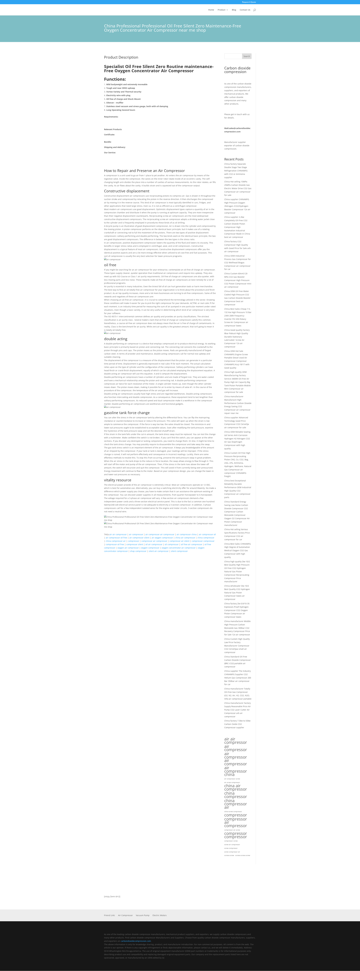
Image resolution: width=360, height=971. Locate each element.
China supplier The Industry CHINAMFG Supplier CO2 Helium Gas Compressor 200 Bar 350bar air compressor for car (237, 678)
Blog (234, 10)
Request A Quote (249, 2)
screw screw (229, 855)
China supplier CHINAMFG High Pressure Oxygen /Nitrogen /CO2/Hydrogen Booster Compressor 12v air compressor (237, 206)
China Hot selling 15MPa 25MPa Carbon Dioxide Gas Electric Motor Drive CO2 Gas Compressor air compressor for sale (237, 188)
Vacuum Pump (142, 915)
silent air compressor (159, 551)
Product (221, 10)
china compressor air (116, 541)
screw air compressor (232, 845)
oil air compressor (153, 544)
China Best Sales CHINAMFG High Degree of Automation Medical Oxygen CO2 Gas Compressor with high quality (237, 550)
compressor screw (231, 841)
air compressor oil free (116, 537)
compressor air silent (179, 541)
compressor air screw (232, 830)
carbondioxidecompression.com (136, 941)
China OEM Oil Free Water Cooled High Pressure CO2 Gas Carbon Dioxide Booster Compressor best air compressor (237, 298)
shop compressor (138, 551)
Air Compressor (125, 915)
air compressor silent (139, 537)
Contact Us (245, 10)
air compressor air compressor (159, 534)
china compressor (205, 537)
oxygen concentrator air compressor (179, 547)
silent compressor (179, 551)
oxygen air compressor (128, 547)
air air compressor (118, 534)
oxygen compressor (150, 547)
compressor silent (134, 544)
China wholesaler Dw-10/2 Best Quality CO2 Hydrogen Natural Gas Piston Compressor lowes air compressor (237, 592)
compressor (133, 541)
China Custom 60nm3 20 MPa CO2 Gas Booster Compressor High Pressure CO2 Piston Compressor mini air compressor (237, 280)
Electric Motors (160, 915)
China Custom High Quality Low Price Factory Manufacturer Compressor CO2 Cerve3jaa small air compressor (237, 646)
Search (247, 56)
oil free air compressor (191, 544)
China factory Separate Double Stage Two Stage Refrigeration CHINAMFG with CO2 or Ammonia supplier (236, 171)
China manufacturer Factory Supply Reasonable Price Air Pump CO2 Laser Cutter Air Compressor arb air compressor (237, 710)
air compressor (136, 534)
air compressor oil (207, 534)
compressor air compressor (154, 541)
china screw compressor (233, 812)
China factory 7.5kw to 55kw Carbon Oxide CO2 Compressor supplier (237, 724)
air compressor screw (232, 779)
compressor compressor (203, 541)
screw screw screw (242, 855)
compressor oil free (115, 544)
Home (211, 10)
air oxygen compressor (162, 537)
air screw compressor (232, 782)
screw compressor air (232, 852)
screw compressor (231, 848)
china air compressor (185, 537)
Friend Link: (109, 915)
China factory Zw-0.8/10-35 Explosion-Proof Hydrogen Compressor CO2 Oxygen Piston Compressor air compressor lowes (236, 610)
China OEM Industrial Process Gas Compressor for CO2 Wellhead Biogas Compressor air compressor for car (237, 262)
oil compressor (172, 544)
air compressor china (187, 534)
